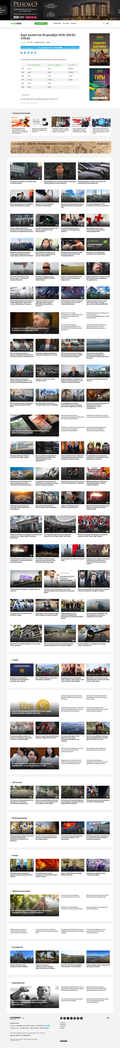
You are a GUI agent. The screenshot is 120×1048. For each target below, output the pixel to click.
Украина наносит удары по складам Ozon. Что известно (25, 590)
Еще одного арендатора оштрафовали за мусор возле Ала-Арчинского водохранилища (97, 761)
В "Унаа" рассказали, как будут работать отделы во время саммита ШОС (47, 931)
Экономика (23, 42)
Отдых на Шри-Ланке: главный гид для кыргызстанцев (98, 965)
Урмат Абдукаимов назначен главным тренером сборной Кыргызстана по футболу (60, 182)
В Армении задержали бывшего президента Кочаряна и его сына (46, 354)
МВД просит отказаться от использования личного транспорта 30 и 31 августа (18, 931)
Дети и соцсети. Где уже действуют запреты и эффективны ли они (47, 736)
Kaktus (48, 42)
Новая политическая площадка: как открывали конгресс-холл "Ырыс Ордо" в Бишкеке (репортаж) (26, 536)
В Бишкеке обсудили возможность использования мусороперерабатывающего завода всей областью (97, 315)
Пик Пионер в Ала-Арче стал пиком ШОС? (72, 559)
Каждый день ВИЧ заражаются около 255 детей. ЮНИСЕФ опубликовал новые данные (96, 429)
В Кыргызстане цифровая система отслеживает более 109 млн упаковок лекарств (72, 750)
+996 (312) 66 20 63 (44, 1028)
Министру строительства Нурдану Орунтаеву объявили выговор (21, 204)
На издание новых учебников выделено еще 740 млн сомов (96, 749)
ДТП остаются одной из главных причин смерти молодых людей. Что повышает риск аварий (72, 354)
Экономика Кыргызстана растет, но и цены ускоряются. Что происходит (72, 837)
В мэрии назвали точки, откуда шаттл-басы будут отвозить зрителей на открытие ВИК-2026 (97, 302)
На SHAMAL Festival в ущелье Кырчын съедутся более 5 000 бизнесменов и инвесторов (45, 560)
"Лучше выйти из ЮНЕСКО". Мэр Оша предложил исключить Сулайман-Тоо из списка (97, 615)
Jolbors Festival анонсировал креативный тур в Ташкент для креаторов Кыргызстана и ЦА (96, 988)
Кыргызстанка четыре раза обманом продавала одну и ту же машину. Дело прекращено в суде (21, 380)
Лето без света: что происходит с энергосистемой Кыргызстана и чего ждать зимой (46, 837)
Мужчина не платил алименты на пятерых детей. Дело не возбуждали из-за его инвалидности (97, 405)
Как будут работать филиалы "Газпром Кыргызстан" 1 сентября (47, 404)
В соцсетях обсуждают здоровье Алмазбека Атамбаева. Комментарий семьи (29, 329)
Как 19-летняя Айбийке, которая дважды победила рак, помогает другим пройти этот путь (97, 737)
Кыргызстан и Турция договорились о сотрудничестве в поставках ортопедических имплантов (72, 315)
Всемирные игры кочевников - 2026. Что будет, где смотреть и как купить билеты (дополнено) (72, 679)
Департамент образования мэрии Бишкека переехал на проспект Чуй (72, 205)
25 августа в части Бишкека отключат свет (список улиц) (70, 896)
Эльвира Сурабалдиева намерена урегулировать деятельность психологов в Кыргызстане (31, 765)
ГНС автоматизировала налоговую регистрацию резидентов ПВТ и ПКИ (21, 404)
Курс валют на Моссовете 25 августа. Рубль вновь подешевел (46, 506)
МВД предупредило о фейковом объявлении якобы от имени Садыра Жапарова (96, 483)
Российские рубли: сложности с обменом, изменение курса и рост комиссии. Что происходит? (21, 737)
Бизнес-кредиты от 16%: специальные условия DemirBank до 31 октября (80, 130)
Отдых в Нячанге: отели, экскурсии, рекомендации (19, 965)
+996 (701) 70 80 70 (34, 1028)
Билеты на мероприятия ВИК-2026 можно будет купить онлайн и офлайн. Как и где (31, 712)
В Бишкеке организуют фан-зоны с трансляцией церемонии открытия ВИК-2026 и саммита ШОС (72, 988)
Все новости (40, 23)
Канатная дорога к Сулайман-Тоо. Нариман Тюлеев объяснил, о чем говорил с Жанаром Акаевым (72, 380)
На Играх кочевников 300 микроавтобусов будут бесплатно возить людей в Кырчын (97, 709)
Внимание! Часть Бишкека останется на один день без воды (71, 908)
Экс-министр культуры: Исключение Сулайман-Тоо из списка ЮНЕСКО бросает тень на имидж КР (71, 327)
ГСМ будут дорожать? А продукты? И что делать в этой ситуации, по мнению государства (97, 837)
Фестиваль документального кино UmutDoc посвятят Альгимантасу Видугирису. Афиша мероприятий (30, 1002)
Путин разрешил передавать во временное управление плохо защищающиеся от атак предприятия (46, 458)
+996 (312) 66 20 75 (30, 1025)
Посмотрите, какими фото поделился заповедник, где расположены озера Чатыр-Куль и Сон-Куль (97, 355)
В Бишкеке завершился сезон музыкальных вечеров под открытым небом (95, 931)
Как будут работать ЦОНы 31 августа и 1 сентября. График (19, 456)
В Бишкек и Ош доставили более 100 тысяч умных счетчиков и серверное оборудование (72, 429)
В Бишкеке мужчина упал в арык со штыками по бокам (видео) (98, 801)
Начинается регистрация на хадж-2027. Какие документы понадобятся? (20, 507)
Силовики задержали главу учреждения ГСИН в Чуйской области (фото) (45, 278)
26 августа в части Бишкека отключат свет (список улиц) (95, 253)
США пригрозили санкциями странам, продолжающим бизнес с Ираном (21, 874)
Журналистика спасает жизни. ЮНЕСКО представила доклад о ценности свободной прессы (71, 761)
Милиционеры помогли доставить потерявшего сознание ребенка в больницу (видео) (21, 560)
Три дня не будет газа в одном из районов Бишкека (97, 908)
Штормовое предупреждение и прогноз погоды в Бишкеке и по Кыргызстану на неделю (32, 911)
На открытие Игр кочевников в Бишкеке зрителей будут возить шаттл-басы (96, 697)
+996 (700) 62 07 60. (53, 99)
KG (108, 1018)
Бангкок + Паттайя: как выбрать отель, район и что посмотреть (71, 965)
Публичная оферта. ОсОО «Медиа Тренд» (20, 1035)
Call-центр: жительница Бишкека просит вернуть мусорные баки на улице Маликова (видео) (72, 801)
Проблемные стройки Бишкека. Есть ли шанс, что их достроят (25, 644)
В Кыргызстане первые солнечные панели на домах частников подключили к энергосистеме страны (98, 561)
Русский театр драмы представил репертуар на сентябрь (72, 999)
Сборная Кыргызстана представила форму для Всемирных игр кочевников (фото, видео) (72, 616)
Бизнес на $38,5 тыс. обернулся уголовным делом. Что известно (92, 644)
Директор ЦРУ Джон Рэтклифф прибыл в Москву (71, 874)
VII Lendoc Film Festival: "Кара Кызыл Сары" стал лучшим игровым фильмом (19, 278)
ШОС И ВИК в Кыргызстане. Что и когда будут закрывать (46, 678)
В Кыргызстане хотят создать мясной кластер (45, 379)
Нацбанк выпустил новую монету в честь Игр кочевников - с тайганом (72, 482)
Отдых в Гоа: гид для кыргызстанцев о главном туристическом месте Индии (45, 966)
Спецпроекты (57, 23)
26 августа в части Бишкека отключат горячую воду (45, 204)
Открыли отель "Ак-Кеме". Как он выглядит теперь (21, 614)
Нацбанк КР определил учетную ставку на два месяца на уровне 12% (98, 416)
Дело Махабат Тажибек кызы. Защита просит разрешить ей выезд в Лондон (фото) (45, 254)
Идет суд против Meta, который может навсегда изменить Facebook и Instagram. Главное (93, 590)
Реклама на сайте (14, 1023)
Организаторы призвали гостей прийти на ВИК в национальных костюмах (71, 697)
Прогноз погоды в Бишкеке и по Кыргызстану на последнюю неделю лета (71, 278)
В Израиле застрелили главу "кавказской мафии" (95, 874)
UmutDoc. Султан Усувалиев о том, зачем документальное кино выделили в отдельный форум (59, 590)
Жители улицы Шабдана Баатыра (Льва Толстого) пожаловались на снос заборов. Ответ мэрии (47, 801)
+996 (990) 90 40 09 (24, 1028)
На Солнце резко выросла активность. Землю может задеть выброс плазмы (46, 874)
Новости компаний (21, 113)
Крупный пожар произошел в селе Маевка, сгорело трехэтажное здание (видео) (97, 507)
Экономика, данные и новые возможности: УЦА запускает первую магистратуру (60, 130)
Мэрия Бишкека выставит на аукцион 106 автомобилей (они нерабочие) (91, 182)
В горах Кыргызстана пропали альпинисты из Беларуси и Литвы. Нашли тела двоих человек (47, 483)
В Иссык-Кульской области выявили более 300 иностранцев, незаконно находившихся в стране (21, 229)
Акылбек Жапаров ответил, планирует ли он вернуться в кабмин (70, 229)
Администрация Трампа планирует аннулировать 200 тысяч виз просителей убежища (72, 417)
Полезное (73, 23)
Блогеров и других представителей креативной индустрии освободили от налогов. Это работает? (21, 838)
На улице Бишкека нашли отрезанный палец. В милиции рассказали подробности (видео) (72, 404)
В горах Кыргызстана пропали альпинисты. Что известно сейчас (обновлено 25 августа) (97, 457)
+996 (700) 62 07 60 (40, 1025)
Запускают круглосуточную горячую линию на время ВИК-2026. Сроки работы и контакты (45, 303)
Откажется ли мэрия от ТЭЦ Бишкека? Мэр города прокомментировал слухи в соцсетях (70, 738)
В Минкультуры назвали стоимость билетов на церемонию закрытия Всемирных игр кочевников (72, 709)
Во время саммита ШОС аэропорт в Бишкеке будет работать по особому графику (72, 931)
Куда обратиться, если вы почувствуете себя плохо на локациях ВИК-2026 (95, 229)
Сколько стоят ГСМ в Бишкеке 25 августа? (97, 379)
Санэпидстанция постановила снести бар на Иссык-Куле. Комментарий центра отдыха (96, 326)
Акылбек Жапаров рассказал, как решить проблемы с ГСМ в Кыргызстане (47, 229)
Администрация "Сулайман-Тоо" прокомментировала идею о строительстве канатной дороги (21, 483)
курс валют (26, 95)
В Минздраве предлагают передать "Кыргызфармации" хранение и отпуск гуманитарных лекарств (21, 302)
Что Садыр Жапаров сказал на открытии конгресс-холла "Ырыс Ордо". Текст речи (57, 535)
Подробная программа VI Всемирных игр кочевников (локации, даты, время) (19, 679)
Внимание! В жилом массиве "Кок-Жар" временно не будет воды (97, 896)
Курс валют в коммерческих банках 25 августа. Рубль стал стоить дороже (31, 432)
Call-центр (66, 23)
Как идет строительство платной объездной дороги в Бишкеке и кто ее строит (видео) (58, 644)
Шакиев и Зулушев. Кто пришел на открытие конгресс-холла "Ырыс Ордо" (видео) (93, 535)
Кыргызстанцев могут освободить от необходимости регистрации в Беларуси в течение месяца (72, 457)
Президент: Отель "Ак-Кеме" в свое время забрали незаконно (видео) (47, 614)
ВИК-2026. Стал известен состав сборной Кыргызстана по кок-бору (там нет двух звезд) (97, 679)
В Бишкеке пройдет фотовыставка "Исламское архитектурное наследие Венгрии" (97, 1000)
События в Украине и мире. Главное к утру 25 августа (70, 506)
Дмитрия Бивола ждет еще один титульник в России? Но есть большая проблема (71, 254)
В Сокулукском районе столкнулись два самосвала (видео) (23, 182)
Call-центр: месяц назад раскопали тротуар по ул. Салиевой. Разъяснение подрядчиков (21, 801)
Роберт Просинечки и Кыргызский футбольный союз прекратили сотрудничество (98, 278)
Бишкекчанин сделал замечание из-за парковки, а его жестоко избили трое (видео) (72, 302)
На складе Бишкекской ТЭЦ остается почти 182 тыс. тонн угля (97, 204)
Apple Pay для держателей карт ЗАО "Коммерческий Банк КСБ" (39, 130)
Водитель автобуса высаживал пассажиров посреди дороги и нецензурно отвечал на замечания (21, 254)
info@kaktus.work (20, 1025)
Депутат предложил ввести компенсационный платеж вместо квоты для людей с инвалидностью (21, 354)
